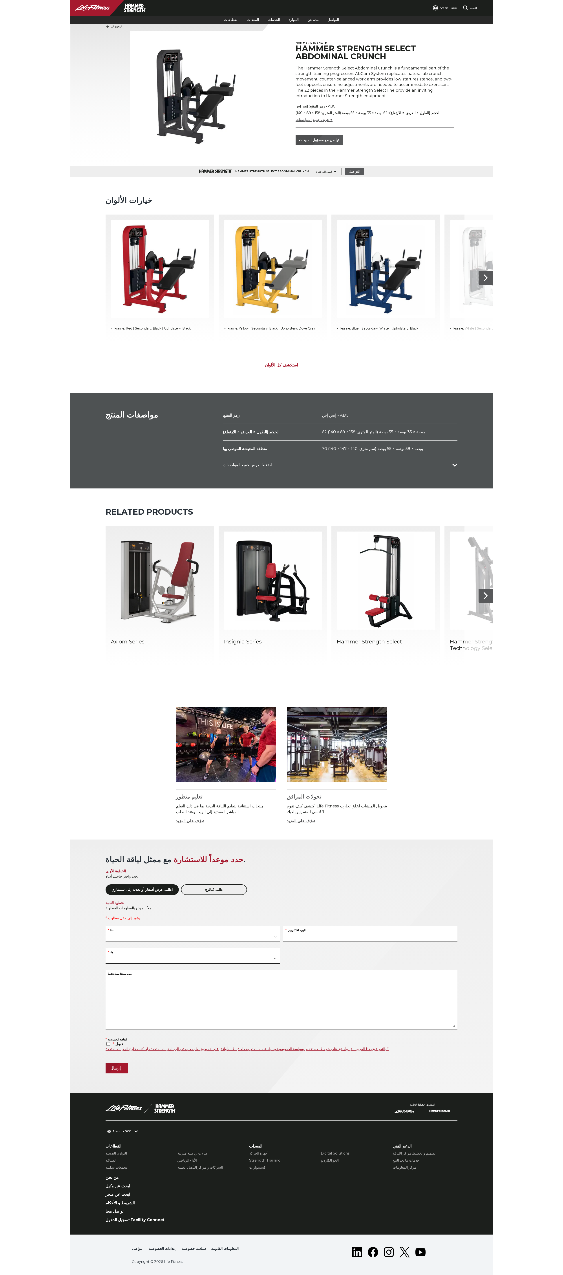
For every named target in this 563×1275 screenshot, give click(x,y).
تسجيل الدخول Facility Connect (135, 1219)
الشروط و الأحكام (120, 1202)
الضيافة (111, 1160)
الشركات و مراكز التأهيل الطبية (200, 1167)
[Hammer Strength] (439, 1111)
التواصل (333, 20)
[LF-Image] (114, 8)
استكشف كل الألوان (281, 365)
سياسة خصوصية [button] (194, 1248)
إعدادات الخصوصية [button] (162, 1248)
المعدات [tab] (253, 20)
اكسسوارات (258, 1167)
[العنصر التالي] (486, 278)
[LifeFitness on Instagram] (389, 1252)
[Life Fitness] (141, 1108)
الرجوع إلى (116, 26)
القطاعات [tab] (231, 20)
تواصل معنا (115, 1211)
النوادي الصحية (116, 1153)
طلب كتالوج (214, 889)
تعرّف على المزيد (190, 820)
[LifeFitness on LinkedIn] (357, 1252)
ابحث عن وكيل (118, 1186)
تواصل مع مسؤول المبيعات (319, 140)
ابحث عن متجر (118, 1194)
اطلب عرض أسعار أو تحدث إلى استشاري (142, 889)
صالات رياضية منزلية (192, 1153)
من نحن (112, 1177)
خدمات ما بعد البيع (406, 1160)
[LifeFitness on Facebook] (373, 1252)
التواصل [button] (137, 1248)
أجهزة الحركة (258, 1153)
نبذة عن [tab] (313, 20)
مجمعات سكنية (117, 1167)
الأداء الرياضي (187, 1160)
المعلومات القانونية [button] (225, 1248)
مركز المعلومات (404, 1167)
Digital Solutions (335, 1153)
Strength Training (265, 1160)
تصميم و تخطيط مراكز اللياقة (414, 1153)
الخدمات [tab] (274, 20)
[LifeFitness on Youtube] (420, 1252)
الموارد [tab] (294, 20)
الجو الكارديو (330, 1160)
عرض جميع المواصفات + (314, 120)
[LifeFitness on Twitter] (404, 1252)
